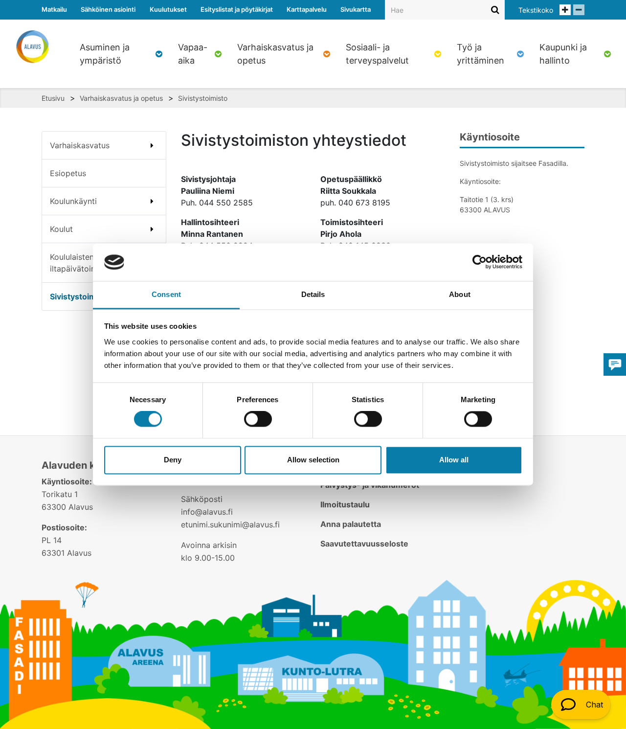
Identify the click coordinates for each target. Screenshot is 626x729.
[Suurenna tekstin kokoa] (565, 9)
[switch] (258, 419)
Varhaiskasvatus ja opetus (121, 98)
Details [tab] (313, 294)
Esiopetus (68, 173)
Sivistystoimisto (202, 98)
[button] (580, 704)
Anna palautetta (350, 524)
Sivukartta (355, 9)
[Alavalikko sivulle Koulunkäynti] (152, 201)
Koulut (61, 229)
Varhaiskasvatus (80, 145)
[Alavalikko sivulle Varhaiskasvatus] (152, 145)
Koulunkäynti (73, 201)
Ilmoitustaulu (345, 504)
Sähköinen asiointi (108, 9)
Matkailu (54, 9)
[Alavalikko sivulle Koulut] (152, 229)
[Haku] (495, 9)
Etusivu (53, 98)
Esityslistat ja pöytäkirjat (237, 9)
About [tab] (459, 294)
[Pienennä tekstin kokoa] (578, 9)
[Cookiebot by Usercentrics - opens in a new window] (479, 262)
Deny (172, 460)
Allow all (454, 460)
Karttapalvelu (307, 9)
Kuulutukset (168, 9)
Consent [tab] (166, 294)
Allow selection (313, 460)
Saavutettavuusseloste (364, 543)
